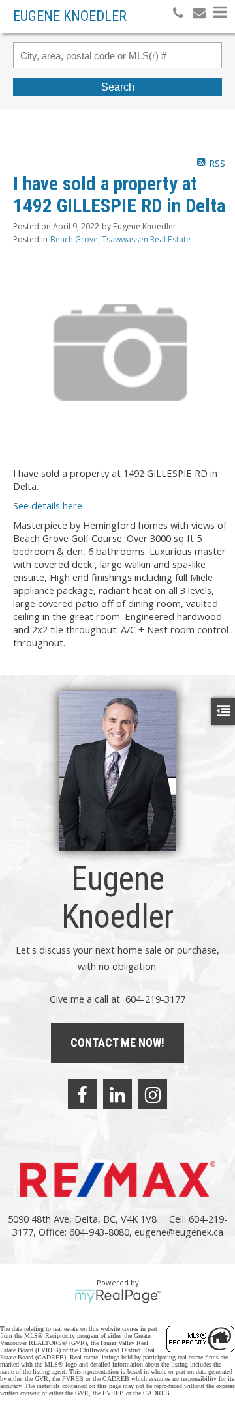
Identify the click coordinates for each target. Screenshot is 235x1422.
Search (117, 86)
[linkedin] (117, 1094)
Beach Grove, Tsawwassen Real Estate (120, 239)
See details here (47, 505)
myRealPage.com (118, 1296)
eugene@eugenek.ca (178, 1231)
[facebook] (82, 1094)
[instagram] (152, 1094)
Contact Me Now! (117, 1042)
